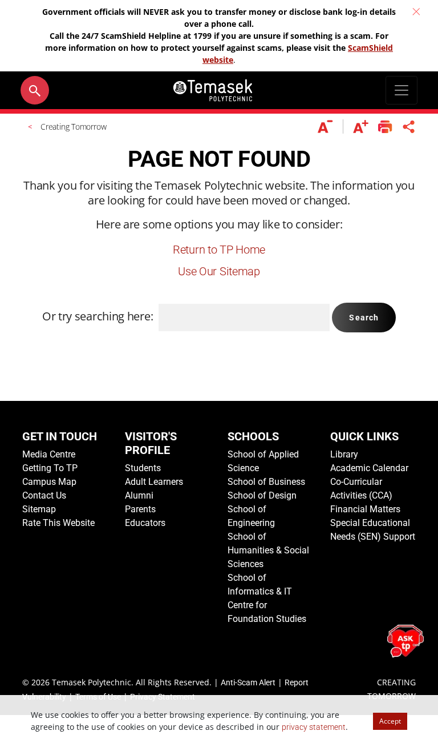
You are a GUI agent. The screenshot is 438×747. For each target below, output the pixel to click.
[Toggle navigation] (401, 90)
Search (364, 317)
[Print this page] (385, 126)
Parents (140, 509)
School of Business (266, 481)
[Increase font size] (360, 126)
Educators (145, 522)
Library (344, 454)
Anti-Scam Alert (248, 682)
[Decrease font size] (330, 126)
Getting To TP (50, 468)
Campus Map (49, 481)
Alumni (139, 495)
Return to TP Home (219, 249)
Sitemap (39, 509)
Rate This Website (58, 522)
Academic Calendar (369, 468)
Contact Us (44, 495)
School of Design (262, 495)
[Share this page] (409, 126)
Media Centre (48, 454)
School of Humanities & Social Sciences (268, 550)
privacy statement (314, 727)
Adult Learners (154, 481)
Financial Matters (365, 509)
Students (143, 468)
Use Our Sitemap (219, 271)
